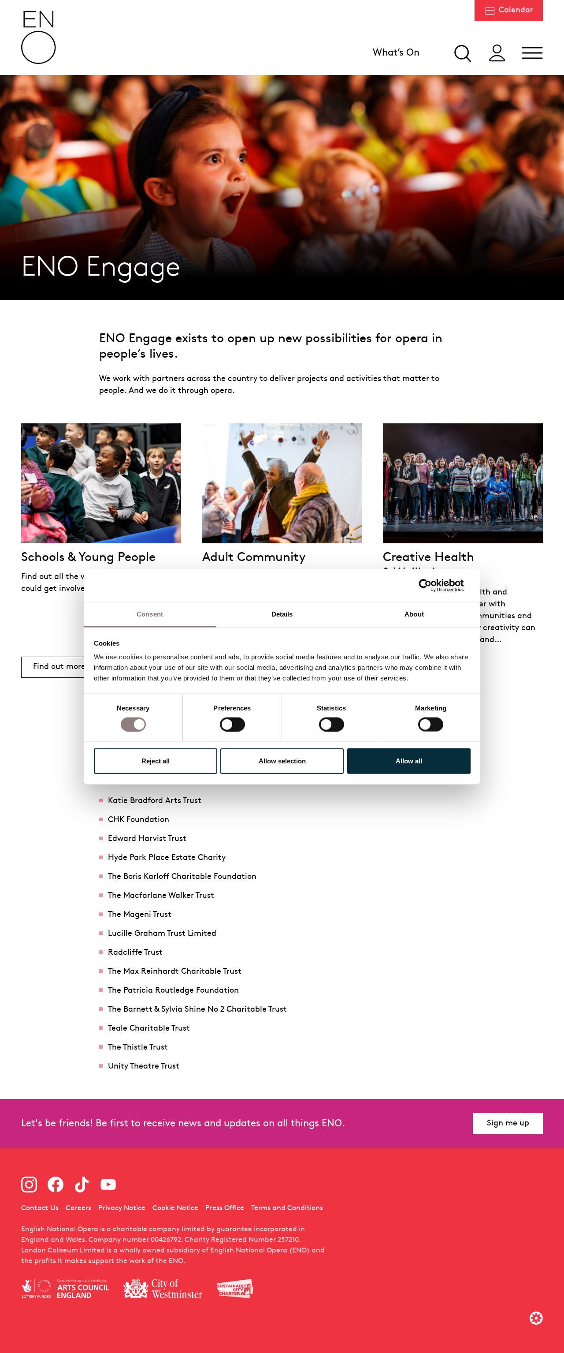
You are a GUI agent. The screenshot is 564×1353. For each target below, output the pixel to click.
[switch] (232, 724)
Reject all (155, 761)
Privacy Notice (121, 1208)
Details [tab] (282, 614)
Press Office (224, 1208)
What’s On (396, 53)
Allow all (409, 761)
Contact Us (40, 1208)
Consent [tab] (150, 614)
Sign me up (508, 1123)
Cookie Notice (175, 1208)
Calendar (516, 10)
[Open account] (497, 53)
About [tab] (414, 614)
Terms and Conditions (287, 1208)
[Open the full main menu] (532, 53)
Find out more (65, 669)
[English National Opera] (38, 37)
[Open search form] (461, 53)
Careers (78, 1208)
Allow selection (282, 761)
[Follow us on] (29, 1184)
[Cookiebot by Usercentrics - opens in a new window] (432, 585)
